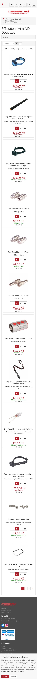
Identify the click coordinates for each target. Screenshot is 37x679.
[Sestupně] (20, 43)
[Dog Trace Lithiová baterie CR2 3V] (18, 326)
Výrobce (5, 37)
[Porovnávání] (16, 5)
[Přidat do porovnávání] (25, 81)
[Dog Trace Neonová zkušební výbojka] (18, 416)
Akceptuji (5, 676)
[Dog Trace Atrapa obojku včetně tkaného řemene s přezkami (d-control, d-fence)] (18, 151)
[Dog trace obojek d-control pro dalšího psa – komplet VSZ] (18, 462)
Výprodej (16, 49)
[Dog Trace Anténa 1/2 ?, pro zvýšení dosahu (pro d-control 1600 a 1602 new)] (18, 104)
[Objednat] (17, 81)
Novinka (30, 49)
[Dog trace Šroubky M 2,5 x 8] (18, 507)
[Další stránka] (32, 588)
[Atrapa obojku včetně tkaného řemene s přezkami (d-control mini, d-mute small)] (18, 62)
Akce (23, 49)
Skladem (7, 49)
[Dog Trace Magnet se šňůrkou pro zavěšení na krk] (18, 369)
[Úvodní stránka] (3, 19)
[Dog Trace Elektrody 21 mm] (18, 283)
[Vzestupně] (16, 43)
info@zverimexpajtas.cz (13, 621)
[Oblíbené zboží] (20, 5)
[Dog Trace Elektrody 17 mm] (18, 239)
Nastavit (13, 676)
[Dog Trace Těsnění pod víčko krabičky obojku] (18, 552)
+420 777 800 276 (9, 619)
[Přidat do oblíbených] (21, 81)
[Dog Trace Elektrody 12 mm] (18, 196)
